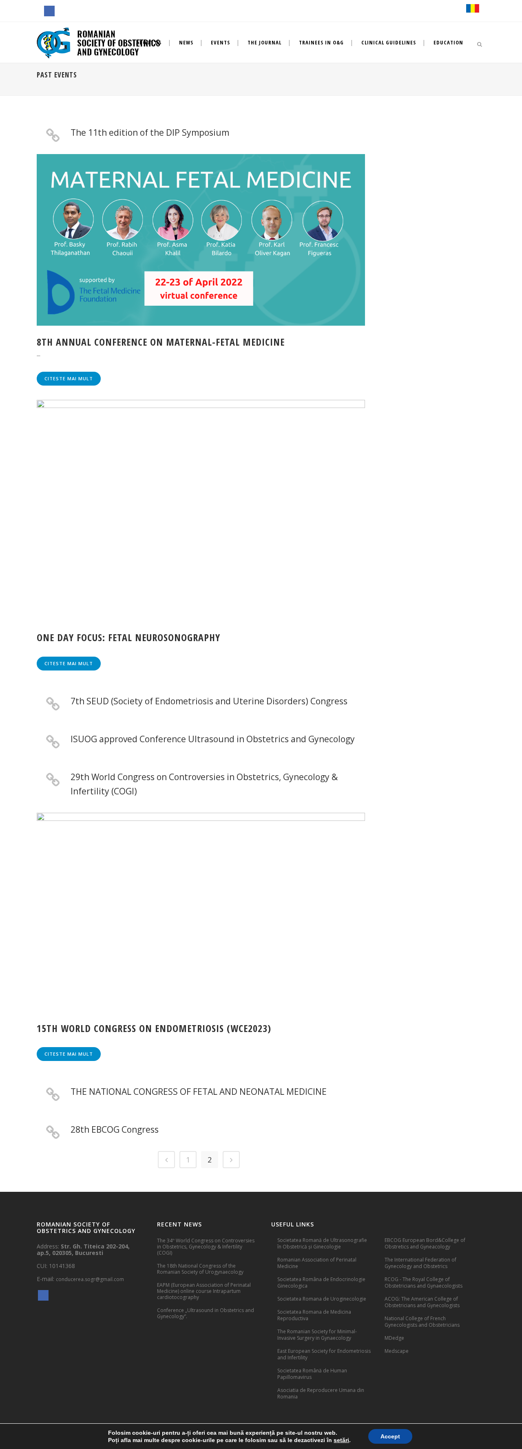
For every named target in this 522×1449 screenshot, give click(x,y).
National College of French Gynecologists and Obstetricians (422, 1321)
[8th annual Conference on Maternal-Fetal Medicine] (201, 240)
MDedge (394, 1337)
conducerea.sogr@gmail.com (90, 1279)
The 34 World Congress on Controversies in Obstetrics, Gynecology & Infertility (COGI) (205, 1246)
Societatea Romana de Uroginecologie (321, 1298)
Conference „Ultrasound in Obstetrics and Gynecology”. (205, 1313)
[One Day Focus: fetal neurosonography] (201, 511)
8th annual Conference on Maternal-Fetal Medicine (161, 341)
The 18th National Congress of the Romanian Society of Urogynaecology (200, 1269)
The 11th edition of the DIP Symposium (150, 132)
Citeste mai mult (68, 378)
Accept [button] (390, 1436)
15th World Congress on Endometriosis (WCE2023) (154, 1028)
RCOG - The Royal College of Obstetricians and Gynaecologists (423, 1282)
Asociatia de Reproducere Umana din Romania (320, 1393)
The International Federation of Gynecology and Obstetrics (420, 1263)
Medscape (397, 1351)
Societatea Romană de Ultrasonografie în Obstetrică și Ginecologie (322, 1243)
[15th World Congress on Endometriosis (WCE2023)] (201, 912)
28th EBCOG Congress (115, 1129)
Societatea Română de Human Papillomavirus (312, 1374)
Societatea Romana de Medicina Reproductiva (314, 1315)
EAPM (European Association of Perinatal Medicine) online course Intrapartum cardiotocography (204, 1291)
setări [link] (341, 1440)
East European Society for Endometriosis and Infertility (324, 1354)
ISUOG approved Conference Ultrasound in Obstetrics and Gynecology (213, 739)
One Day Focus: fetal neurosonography (128, 637)
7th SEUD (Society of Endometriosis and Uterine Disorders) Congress (209, 701)
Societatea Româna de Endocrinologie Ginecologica (321, 1282)
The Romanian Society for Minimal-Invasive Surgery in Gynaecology (317, 1334)
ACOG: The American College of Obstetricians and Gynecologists (422, 1302)
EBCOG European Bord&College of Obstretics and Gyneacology (425, 1243)
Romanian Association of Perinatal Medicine (316, 1263)
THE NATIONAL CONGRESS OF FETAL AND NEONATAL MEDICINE (199, 1091)
